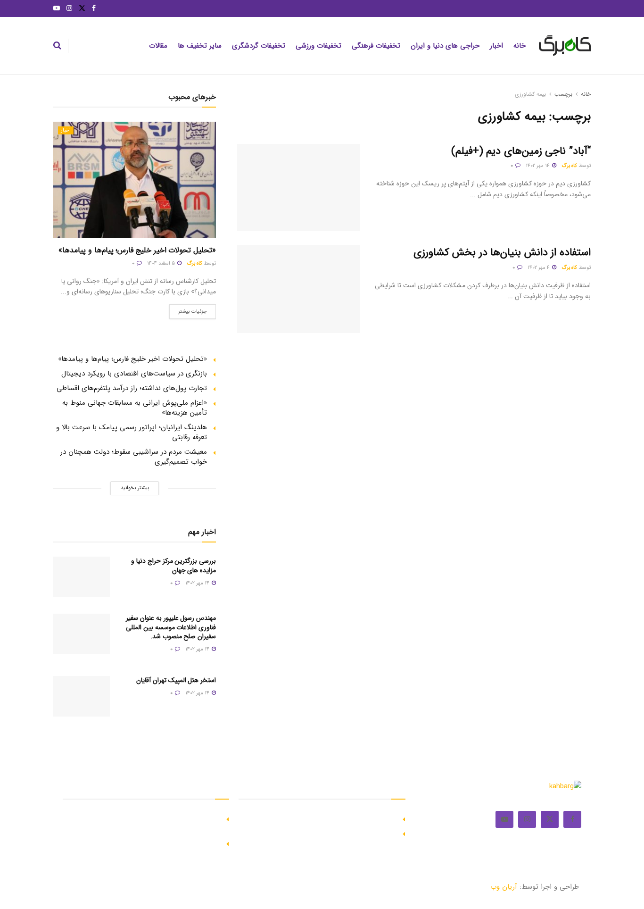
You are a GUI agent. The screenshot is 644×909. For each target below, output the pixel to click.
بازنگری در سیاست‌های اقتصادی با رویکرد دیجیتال (134, 373)
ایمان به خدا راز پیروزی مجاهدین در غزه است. (329, 818)
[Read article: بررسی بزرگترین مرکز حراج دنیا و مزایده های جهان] (81, 577)
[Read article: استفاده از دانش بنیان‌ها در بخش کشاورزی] (298, 289)
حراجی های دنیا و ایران (445, 45)
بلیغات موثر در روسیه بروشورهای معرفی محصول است (318, 833)
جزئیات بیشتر (188, 310)
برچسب (563, 94)
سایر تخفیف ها (200, 45)
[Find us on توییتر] (82, 8)
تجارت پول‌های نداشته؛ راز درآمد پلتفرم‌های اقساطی (132, 388)
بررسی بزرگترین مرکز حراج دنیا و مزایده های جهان (173, 565)
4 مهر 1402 (539, 268)
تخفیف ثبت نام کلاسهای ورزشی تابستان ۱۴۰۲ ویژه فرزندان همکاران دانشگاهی (147, 823)
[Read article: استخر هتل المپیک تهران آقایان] (81, 696)
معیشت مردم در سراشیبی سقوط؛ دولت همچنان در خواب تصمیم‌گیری (133, 456)
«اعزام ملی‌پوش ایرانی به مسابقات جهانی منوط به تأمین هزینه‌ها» (134, 407)
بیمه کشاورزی (530, 94)
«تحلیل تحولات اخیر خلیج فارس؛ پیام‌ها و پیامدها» (137, 250)
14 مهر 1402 (538, 166)
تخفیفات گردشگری (258, 45)
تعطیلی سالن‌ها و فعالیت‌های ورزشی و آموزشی (151, 843)
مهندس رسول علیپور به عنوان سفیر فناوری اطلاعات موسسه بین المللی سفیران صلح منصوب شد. (171, 627)
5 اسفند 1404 (161, 263)
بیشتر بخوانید (135, 488)
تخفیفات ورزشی (318, 45)
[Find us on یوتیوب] (56, 8)
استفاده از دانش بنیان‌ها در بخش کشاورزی (502, 252)
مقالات (158, 45)
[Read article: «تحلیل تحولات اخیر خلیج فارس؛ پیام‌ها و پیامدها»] (134, 180)
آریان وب (503, 886)
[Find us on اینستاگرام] (69, 8)
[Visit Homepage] (565, 45)
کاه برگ (569, 166)
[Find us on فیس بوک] (94, 8)
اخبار (496, 45)
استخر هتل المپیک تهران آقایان (176, 680)
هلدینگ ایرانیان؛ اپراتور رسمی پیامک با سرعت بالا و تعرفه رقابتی (131, 432)
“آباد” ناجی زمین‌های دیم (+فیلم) (521, 151)
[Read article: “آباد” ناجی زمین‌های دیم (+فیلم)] (298, 188)
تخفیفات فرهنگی (376, 45)
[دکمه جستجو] (57, 46)
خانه (519, 45)
